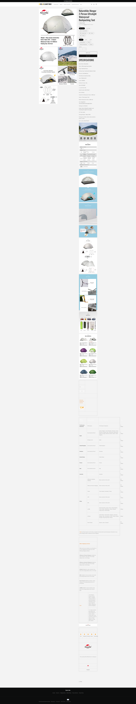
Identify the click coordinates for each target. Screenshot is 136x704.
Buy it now (88, 55)
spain (91, 40)
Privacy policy (58, 701)
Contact (53, 692)
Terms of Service (75, 692)
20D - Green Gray (83, 33)
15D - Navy (88, 28)
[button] (91, 4)
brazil (86, 40)
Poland (91, 44)
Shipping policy (68, 701)
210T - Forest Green (83, 30)
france (89, 42)
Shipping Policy (63, 692)
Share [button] (81, 681)
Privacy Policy (81, 692)
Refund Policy (69, 692)
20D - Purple (82, 35)
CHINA (81, 39)
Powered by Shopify (47, 701)
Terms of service (63, 701)
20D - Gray (82, 28)
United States (82, 42)
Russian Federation (83, 44)
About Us (57, 692)
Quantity (80, 46)
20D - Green (91, 33)
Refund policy (53, 701)
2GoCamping (43, 701)
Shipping (85, 24)
